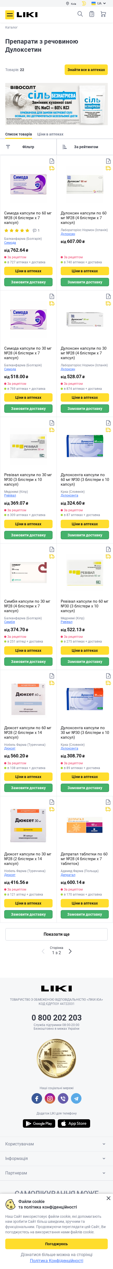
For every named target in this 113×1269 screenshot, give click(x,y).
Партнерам (16, 1173)
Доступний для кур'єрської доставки (52, 168)
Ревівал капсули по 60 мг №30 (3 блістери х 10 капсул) (84, 606)
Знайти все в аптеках (86, 70)
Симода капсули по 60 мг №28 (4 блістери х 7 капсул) (28, 218)
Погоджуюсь (56, 1244)
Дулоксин (68, 234)
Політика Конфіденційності (56, 1260)
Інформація (16, 1158)
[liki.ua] (27, 14)
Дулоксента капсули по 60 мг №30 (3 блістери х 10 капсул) (85, 479)
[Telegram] (76, 1098)
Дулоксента (69, 495)
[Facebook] (37, 1098)
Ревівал (10, 495)
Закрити (108, 1198)
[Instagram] (50, 1098)
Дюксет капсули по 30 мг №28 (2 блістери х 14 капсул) (27, 859)
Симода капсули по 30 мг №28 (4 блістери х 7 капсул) (28, 353)
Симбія (9, 622)
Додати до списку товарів (52, 161)
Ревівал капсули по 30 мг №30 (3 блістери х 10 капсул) (28, 479)
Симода (10, 243)
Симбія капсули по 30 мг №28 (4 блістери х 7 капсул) (27, 606)
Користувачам (19, 1143)
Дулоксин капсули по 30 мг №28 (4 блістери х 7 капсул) (83, 353)
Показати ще (57, 934)
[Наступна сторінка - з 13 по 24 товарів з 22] (70, 951)
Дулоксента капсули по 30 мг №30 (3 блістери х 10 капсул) (85, 732)
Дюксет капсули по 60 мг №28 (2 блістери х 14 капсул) (27, 732)
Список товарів (91, 14)
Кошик (103, 14)
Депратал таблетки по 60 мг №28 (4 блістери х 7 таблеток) (84, 859)
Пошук (80, 14)
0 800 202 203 (57, 1017)
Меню (9, 14)
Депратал (68, 875)
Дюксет (10, 748)
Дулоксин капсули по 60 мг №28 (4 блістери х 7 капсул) (83, 218)
